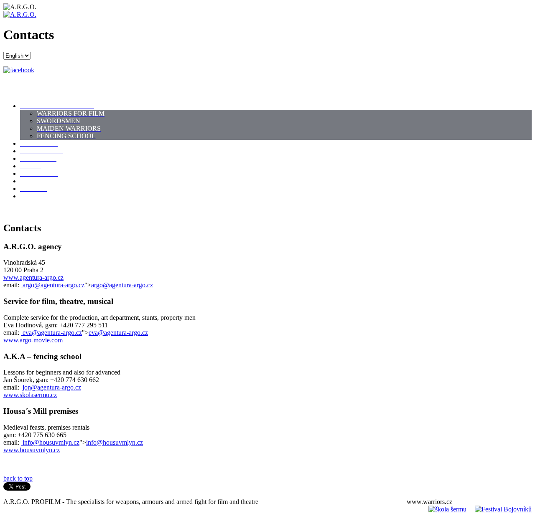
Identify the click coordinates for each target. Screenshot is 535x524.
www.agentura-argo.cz (33, 277)
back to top (18, 478)
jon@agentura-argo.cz (52, 387)
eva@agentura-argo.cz (52, 332)
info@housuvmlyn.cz (51, 442)
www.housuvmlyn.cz (31, 449)
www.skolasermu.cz (30, 394)
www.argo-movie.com (33, 340)
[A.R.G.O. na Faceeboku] (18, 69)
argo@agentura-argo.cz (53, 285)
